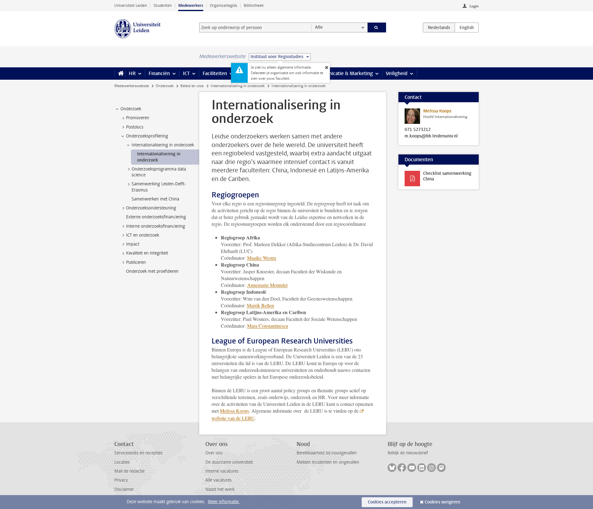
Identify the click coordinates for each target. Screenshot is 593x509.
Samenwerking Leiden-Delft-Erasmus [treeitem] (159, 187)
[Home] (119, 73)
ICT (186, 73)
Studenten (163, 5)
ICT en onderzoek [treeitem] (142, 235)
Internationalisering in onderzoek (238, 85)
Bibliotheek (254, 5)
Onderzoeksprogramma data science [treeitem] (159, 172)
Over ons (213, 453)
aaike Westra (261, 257)
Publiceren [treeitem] (136, 262)
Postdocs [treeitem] (134, 127)
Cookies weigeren (442, 502)
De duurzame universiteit (229, 462)
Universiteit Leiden (130, 5)
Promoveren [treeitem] (137, 118)
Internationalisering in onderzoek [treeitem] (163, 145)
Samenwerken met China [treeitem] (155, 199)
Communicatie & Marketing (343, 73)
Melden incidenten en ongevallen (327, 462)
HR (132, 73)
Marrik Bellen (260, 305)
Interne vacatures (221, 471)
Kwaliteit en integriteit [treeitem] (147, 253)
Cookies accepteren (387, 502)
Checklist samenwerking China (447, 176)
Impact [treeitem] (132, 244)
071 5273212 (418, 130)
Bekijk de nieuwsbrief (408, 453)
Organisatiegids (223, 5)
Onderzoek (165, 85)
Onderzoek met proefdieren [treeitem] (152, 271)
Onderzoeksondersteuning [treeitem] (151, 208)
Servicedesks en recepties (138, 453)
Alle (319, 27)
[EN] (467, 27)
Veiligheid (396, 73)
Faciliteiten (215, 73)
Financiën (159, 73)
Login (474, 6)
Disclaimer (124, 489)
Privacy (121, 480)
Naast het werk (219, 489)
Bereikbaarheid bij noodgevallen (326, 453)
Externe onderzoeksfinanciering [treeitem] (156, 217)
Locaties (122, 462)
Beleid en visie (192, 85)
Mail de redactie (129, 471)
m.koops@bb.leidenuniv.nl (431, 136)
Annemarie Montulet (267, 285)
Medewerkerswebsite (131, 85)
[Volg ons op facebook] (401, 467)
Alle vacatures (218, 480)
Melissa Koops (234, 410)
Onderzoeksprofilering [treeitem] (147, 136)
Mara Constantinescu (267, 325)
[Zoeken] (377, 27)
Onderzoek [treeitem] (130, 109)
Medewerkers (190, 5)
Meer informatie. (224, 502)
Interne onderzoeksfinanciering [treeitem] (155, 226)
